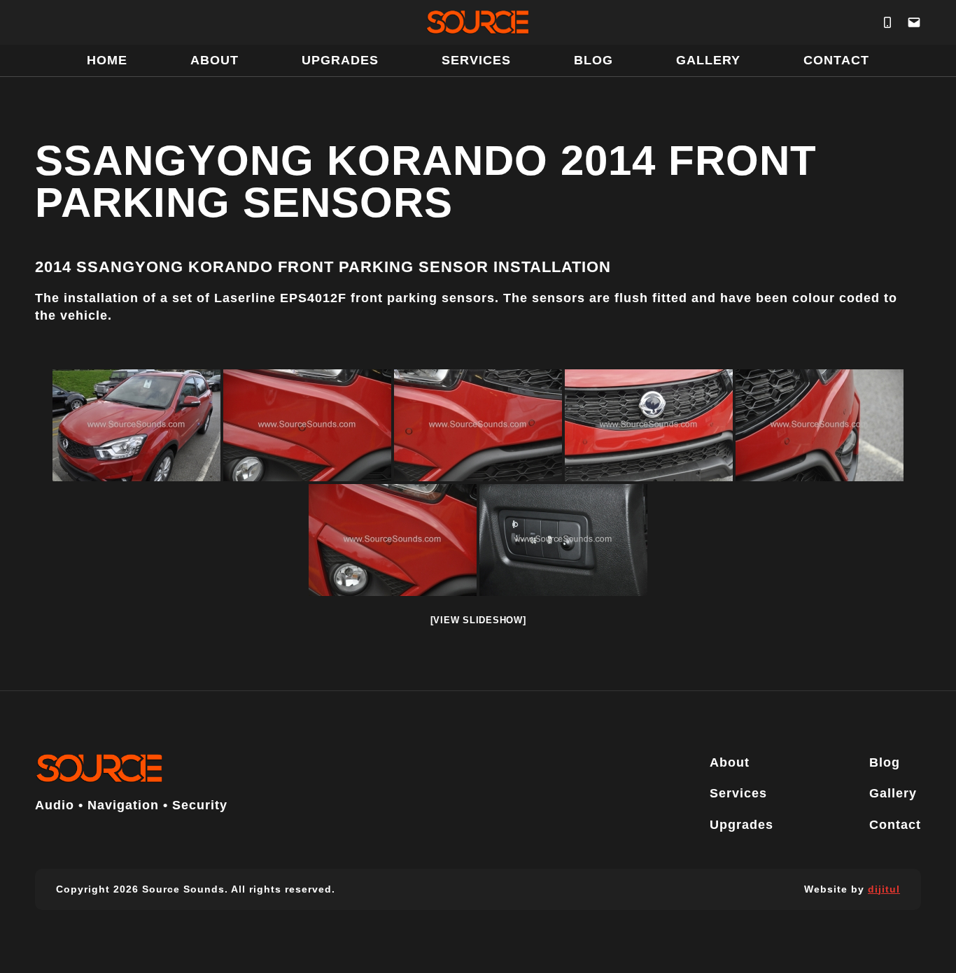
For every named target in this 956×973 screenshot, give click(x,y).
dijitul (884, 889)
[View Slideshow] (478, 620)
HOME (107, 60)
